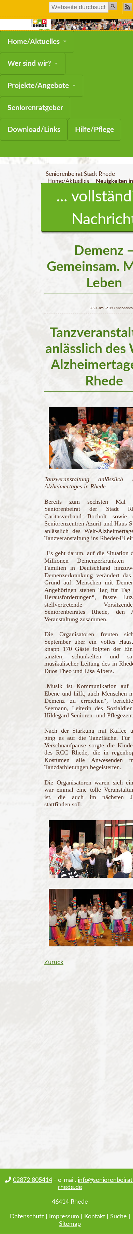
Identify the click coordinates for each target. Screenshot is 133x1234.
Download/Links (34, 129)
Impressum (64, 1216)
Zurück (53, 962)
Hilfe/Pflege (94, 129)
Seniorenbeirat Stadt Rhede (80, 174)
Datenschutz (27, 1216)
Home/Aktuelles (34, 41)
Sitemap (70, 1224)
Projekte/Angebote (38, 85)
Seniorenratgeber (35, 107)
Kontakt (94, 1216)
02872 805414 (32, 1180)
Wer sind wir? (29, 63)
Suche (119, 1216)
